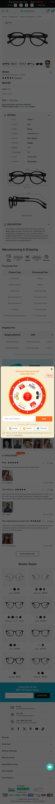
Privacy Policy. (18, 435)
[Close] (52, 369)
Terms (50, 376)
